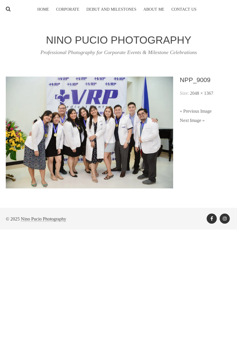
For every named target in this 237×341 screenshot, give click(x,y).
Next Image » (192, 120)
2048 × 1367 (201, 93)
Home (43, 9)
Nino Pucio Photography (43, 218)
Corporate (67, 9)
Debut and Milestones (111, 9)
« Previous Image (196, 111)
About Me (153, 9)
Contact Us (184, 9)
